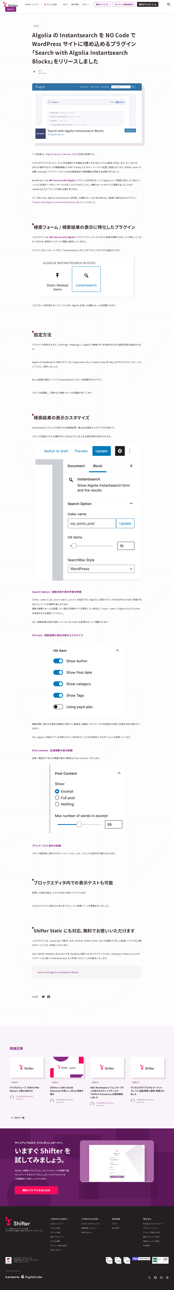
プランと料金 (55, 1228)
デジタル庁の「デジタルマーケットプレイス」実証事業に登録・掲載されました (147, 1091)
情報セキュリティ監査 (151, 1241)
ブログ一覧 (18, 1117)
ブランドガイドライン (12, 1271)
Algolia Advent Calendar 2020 (61, 154)
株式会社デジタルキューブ (153, 1223)
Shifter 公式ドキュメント (90, 1223)
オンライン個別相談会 (124, 4)
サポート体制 (55, 1232)
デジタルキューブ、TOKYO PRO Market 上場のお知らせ (24, 1089)
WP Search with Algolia (62, 180)
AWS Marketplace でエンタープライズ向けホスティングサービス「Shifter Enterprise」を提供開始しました (107, 1092)
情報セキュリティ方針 (151, 1237)
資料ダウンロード (146, 4)
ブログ (65, 4)
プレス (36, 26)
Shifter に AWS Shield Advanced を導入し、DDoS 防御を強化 (66, 1091)
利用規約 (146, 1245)
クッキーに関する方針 (151, 1232)
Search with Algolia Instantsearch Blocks (54, 202)
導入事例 (75, 4)
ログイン (10, 9)
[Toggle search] (169, 4)
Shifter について (56, 1223)
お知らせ (15, 1082)
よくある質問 (55, 1241)
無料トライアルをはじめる (36, 1190)
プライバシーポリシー (151, 1228)
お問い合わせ (55, 1250)
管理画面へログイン (89, 1228)
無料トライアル (102, 4)
